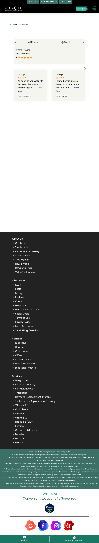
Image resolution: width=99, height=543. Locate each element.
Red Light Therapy (25, 384)
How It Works (22, 263)
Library (18, 293)
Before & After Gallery (27, 251)
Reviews (19, 297)
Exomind (19, 442)
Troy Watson (22, 259)
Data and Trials (23, 268)
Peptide (19, 426)
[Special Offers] (82, 8)
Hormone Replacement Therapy (33, 397)
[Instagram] (56, 525)
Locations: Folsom (25, 363)
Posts (18, 288)
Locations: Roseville (25, 367)
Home (12, 24)
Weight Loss (21, 380)
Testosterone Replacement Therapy (35, 401)
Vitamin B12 (21, 405)
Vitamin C (20, 413)
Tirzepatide (21, 392)
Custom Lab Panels (26, 430)
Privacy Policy (22, 322)
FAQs (18, 284)
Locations (20, 343)
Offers (18, 355)
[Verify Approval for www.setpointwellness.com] (49, 508)
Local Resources (24, 326)
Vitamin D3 (21, 417)
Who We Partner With (27, 309)
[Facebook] (43, 525)
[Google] (30, 525)
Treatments (21, 247)
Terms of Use (22, 317)
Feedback (20, 305)
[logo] (13, 8)
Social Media (22, 313)
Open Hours (21, 351)
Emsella (19, 434)
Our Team (20, 243)
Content (19, 301)
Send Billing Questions (27, 330)
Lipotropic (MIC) (24, 421)
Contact (19, 347)
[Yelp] (69, 525)
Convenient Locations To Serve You (49, 498)
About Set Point (23, 255)
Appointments (23, 359)
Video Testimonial (25, 272)
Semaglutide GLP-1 (25, 388)
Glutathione (21, 409)
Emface (19, 438)
